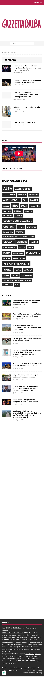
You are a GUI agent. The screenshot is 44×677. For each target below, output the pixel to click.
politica (6, 258)
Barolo (6, 206)
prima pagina (19, 258)
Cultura (9, 226)
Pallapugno (18, 253)
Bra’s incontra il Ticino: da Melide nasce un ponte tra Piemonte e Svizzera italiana (26, 303)
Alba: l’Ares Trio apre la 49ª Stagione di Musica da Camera (25, 400)
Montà (30, 247)
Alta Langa (9, 194)
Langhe (22, 241)
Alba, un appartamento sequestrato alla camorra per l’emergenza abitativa (26, 95)
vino (17, 284)
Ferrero (20, 232)
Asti (25, 199)
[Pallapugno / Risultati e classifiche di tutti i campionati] (6, 343)
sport (6, 275)
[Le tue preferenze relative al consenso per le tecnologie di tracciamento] (4, 673)
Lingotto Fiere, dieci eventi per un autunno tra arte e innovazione (27, 376)
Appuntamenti (11, 199)
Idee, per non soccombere (24, 122)
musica (6, 253)
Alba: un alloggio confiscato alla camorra (27, 108)
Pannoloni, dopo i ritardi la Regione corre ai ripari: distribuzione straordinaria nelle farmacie (27, 352)
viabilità (7, 284)
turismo (27, 275)
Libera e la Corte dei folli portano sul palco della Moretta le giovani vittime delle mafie (27, 68)
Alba (7, 188)
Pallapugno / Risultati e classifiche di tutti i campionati (27, 340)
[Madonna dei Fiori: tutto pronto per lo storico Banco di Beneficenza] (6, 368)
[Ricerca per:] (22, 43)
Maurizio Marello (9, 247)
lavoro (34, 242)
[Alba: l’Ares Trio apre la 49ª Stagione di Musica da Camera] (6, 404)
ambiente (22, 195)
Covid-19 (18, 216)
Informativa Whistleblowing (32, 673)
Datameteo (31, 227)
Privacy (39, 670)
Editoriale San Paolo (23, 644)
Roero (7, 269)
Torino (15, 275)
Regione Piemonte (16, 263)
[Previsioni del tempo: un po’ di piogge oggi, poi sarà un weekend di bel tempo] (6, 330)
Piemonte (33, 253)
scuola (28, 269)
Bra (15, 205)
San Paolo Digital (18, 654)
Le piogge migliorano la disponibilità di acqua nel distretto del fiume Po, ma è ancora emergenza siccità (27, 414)
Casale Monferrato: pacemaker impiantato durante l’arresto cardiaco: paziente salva (25, 388)
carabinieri (35, 206)
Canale (24, 206)
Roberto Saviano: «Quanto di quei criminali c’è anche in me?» (27, 81)
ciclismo (18, 211)
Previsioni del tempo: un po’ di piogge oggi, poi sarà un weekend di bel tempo (27, 327)
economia (8, 232)
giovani (8, 241)
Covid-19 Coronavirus (17, 220)
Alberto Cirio (22, 188)
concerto (28, 211)
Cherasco (7, 211)
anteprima (33, 195)
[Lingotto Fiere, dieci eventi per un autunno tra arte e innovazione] (6, 379)
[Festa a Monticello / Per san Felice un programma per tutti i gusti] (6, 318)
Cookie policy (30, 670)
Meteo (22, 247)
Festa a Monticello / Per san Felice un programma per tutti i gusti (27, 315)
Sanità (18, 270)
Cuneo (21, 227)
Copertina (7, 216)
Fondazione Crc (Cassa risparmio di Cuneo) (18, 236)
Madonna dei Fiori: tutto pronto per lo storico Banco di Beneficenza (27, 364)
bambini (34, 200)
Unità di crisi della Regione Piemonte (17, 280)
